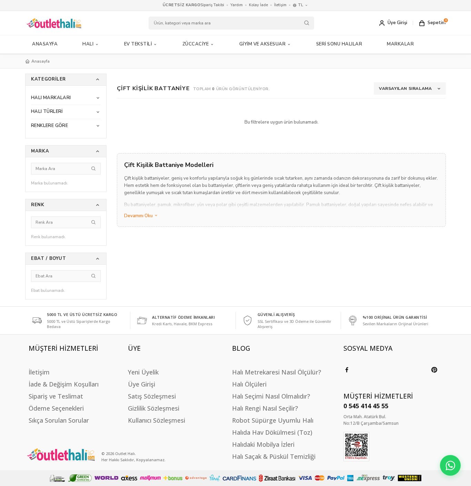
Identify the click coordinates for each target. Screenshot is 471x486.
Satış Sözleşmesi (152, 396)
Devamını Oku (139, 216)
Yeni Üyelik (143, 372)
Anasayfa (45, 44)
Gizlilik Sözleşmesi (153, 408)
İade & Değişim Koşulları (64, 384)
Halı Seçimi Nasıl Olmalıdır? (271, 396)
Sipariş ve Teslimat (56, 396)
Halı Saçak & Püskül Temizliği (273, 456)
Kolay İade (258, 5)
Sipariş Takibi (212, 5)
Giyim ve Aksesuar (262, 44)
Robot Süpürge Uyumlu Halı (272, 420)
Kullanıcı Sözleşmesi (156, 420)
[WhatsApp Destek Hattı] (450, 465)
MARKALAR (400, 44)
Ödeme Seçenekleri (56, 408)
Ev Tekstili (138, 44)
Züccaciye (195, 44)
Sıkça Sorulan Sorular (59, 420)
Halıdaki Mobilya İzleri (263, 444)
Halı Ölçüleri (249, 384)
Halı (87, 44)
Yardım (236, 5)
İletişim (280, 5)
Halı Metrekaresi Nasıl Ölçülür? (276, 372)
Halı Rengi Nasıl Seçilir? (265, 408)
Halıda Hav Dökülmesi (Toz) (272, 432)
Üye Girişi (141, 384)
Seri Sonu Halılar (339, 44)
